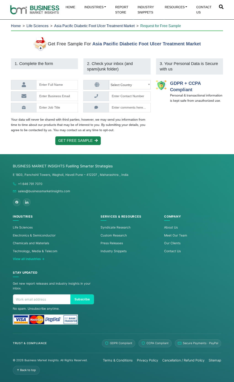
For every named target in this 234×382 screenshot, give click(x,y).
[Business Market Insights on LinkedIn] (27, 202)
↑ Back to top (26, 370)
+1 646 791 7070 (30, 184)
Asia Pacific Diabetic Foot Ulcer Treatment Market (94, 26)
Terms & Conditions (118, 360)
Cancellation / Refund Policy (183, 360)
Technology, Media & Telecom (35, 251)
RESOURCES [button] (175, 7)
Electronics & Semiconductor (34, 235)
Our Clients (172, 243)
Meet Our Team (175, 235)
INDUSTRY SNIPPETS (146, 9)
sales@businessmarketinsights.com (44, 191)
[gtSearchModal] (221, 7)
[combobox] (129, 84)
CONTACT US (204, 9)
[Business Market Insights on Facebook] (17, 202)
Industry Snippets (114, 251)
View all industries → (29, 259)
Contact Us (172, 251)
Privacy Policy (147, 360)
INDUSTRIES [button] (94, 7)
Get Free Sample (76, 141)
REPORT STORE (121, 9)
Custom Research (114, 235)
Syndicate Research (115, 227)
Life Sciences (37, 26)
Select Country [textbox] (122, 85)
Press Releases (112, 243)
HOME (70, 7)
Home (16, 26)
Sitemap (215, 360)
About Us (171, 227)
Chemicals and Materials (31, 243)
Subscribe (82, 299)
